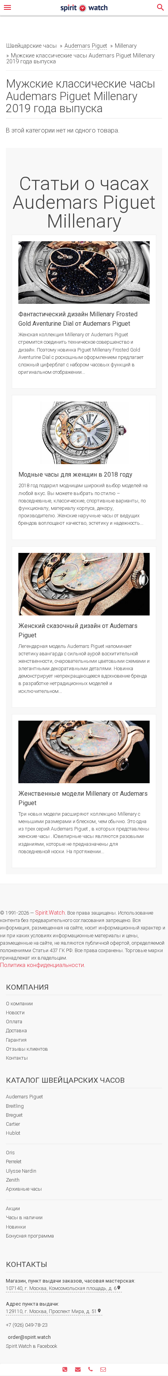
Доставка (16, 1030)
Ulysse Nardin (21, 1171)
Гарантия (16, 1040)
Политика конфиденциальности (42, 965)
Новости (15, 1012)
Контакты (17, 1058)
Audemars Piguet (24, 1097)
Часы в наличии (24, 1217)
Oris (10, 1152)
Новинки (16, 1227)
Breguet (14, 1115)
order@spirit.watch (29, 1337)
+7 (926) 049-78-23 (26, 1325)
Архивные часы (24, 1189)
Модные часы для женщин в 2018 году (75, 474)
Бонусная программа (30, 1236)
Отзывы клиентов (27, 1049)
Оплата (14, 1021)
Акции (13, 1208)
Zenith (13, 1180)
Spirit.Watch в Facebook (31, 1346)
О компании (19, 1003)
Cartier (13, 1124)
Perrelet (13, 1161)
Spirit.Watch (50, 913)
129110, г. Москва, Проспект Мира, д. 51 (54, 1311)
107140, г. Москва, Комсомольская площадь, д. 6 (63, 1288)
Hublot (13, 1133)
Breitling (15, 1106)
